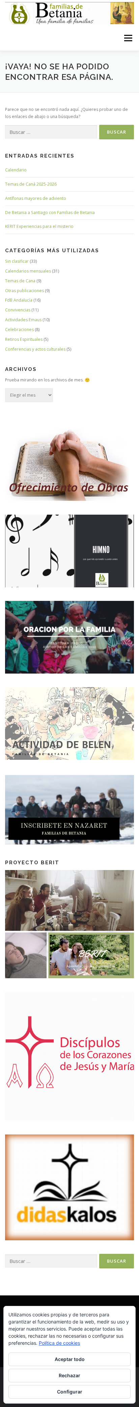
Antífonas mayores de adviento (35, 198)
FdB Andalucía (18, 300)
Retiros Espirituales (24, 339)
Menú (127, 38)
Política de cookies (59, 1343)
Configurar (69, 1391)
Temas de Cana (20, 281)
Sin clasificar (17, 261)
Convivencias (17, 310)
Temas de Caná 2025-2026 (31, 184)
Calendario (16, 170)
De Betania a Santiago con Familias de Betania (50, 212)
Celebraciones (19, 329)
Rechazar (69, 1375)
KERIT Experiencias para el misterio (39, 226)
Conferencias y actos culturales (35, 349)
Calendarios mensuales (28, 271)
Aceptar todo (70, 1359)
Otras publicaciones (24, 291)
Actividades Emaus (23, 320)
